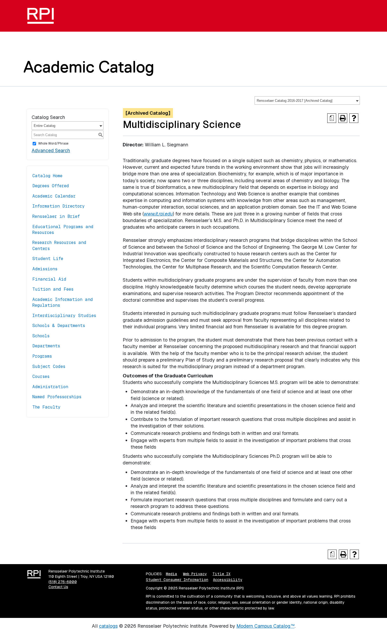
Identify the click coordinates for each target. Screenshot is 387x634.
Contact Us (58, 586)
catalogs (108, 626)
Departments (46, 346)
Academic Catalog (88, 67)
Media (171, 573)
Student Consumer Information (177, 579)
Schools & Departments (58, 325)
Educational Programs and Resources (62, 229)
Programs (42, 356)
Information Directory (58, 206)
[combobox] (307, 100)
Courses (40, 376)
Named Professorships (56, 397)
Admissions (44, 269)
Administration (50, 387)
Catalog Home (47, 176)
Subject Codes (48, 366)
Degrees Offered (50, 186)
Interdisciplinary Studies (64, 315)
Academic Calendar (54, 196)
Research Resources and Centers (59, 245)
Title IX (221, 573)
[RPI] (42, 16)
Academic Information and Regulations (62, 302)
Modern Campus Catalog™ (265, 626)
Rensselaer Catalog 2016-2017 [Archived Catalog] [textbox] (295, 101)
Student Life (47, 258)
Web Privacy (195, 573)
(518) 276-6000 (62, 581)
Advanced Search (51, 150)
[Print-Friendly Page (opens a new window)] (342, 118)
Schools (40, 336)
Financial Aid (49, 279)
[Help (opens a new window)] (353, 118)
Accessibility (227, 579)
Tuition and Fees (52, 289)
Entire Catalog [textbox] (44, 126)
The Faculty (46, 407)
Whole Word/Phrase (53, 143)
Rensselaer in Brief (56, 216)
